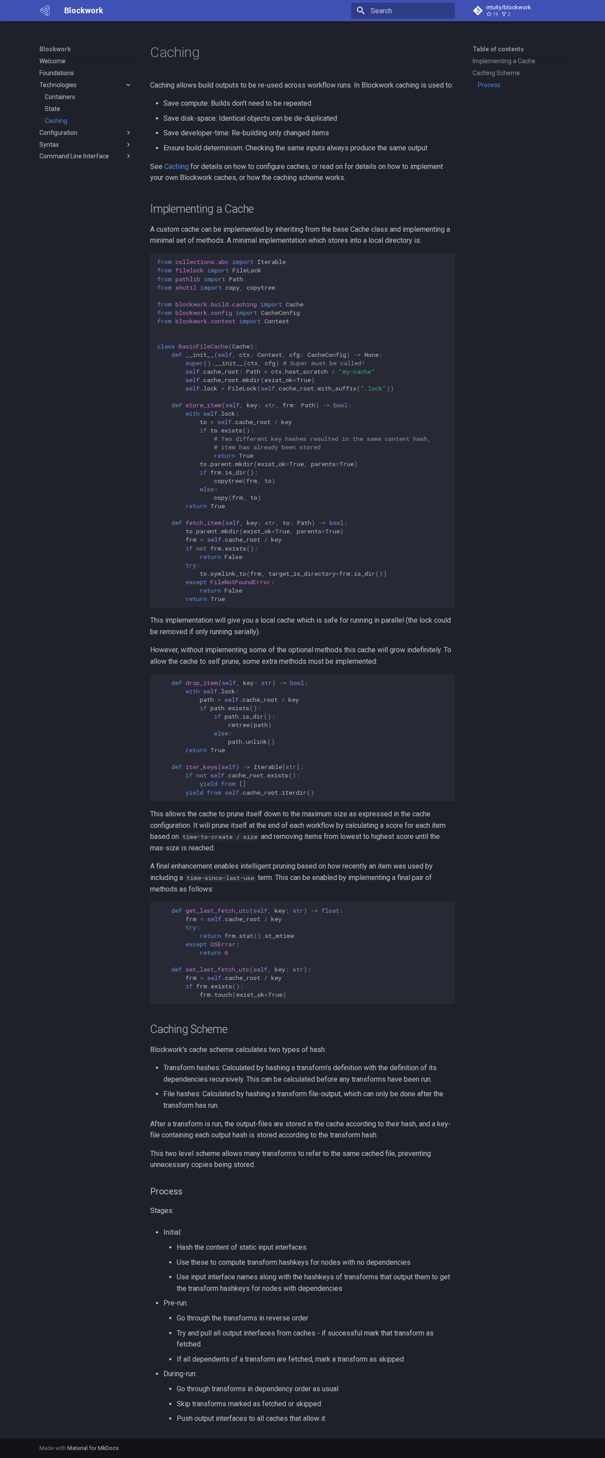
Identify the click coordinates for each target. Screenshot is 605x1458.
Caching (176, 166)
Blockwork (55, 49)
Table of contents (498, 49)
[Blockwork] (45, 10)
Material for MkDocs (93, 1448)
